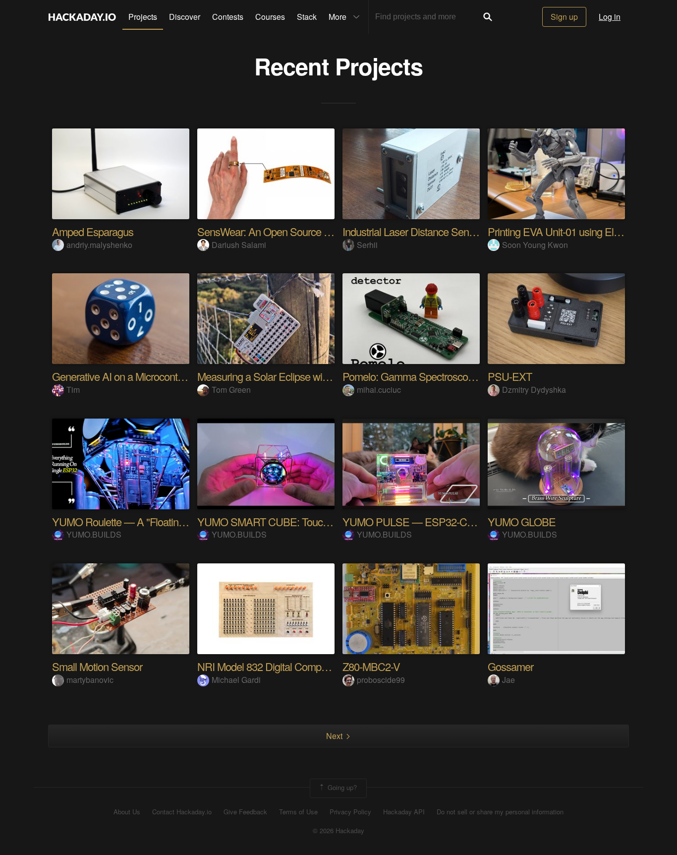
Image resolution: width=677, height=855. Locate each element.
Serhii (367, 244)
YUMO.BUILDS (93, 534)
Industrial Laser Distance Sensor (412, 231)
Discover (184, 16)
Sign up (564, 16)
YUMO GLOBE (522, 521)
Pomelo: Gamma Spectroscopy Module (427, 376)
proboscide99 (381, 679)
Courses (270, 16)
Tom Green (231, 389)
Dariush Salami (239, 244)
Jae (508, 679)
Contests (227, 16)
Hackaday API (404, 811)
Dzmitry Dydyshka (534, 389)
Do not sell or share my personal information (500, 811)
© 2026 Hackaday (338, 830)
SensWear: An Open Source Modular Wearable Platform (319, 231)
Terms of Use (298, 811)
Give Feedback (245, 811)
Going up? (341, 787)
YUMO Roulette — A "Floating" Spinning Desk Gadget (170, 521)
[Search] (488, 17)
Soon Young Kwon (535, 244)
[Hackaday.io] (82, 17)
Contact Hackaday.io (182, 811)
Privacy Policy (350, 811)
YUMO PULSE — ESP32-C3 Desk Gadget (437, 521)
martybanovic (89, 679)
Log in (610, 16)
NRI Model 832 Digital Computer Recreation (292, 666)
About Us (126, 811)
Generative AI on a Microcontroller (125, 376)
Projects (142, 16)
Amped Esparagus (92, 231)
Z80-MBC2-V (371, 666)
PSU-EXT (510, 376)
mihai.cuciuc (379, 389)
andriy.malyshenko (99, 244)
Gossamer (510, 666)
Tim (73, 389)
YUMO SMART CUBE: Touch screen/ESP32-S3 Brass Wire (328, 521)
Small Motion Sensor (97, 666)
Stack (307, 16)
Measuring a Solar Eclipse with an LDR (281, 376)
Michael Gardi (236, 679)
